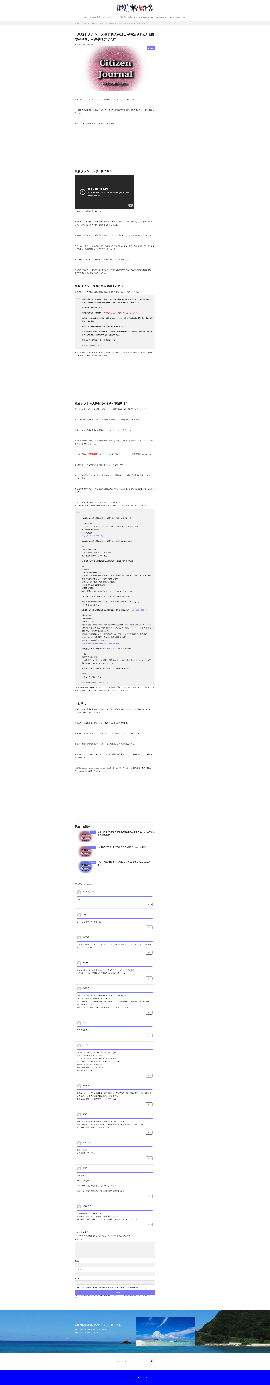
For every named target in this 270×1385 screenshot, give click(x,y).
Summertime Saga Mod (177, 17)
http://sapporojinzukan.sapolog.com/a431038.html (100, 643)
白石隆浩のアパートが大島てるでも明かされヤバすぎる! (122, 847)
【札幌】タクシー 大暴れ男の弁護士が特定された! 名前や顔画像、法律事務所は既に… (122, 23)
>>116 (136, 610)
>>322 (141, 610)
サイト (77, 1278)
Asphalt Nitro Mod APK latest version (152, 17)
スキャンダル (86, 44)
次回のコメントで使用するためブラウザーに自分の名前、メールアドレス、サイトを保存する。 (108, 1287)
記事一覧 (123, 17)
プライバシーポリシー (110, 17)
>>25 (132, 610)
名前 (77, 1261)
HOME (85, 17)
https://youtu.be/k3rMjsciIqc (93, 536)
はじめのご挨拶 (95, 17)
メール (78, 1270)
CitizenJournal (141, 1377)
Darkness (92, 847)
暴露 (92, 44)
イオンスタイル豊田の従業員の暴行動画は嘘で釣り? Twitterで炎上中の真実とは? (126, 833)
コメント (79, 1239)
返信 (149, 904)
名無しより (86, 1142)
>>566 (146, 610)
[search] (152, 1361)
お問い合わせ (132, 17)
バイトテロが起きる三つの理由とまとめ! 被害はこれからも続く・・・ (124, 863)
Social (93, 23)
